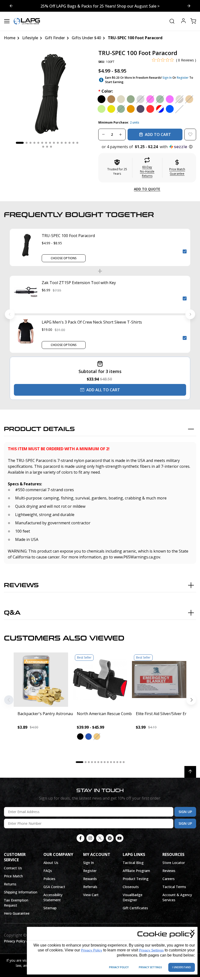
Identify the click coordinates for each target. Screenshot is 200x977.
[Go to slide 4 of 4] (188, 5)
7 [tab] (46, 143)
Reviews (21, 585)
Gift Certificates (135, 908)
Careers (168, 878)
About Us (50, 862)
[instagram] (90, 838)
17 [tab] (47, 147)
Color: (105, 91)
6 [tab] (42, 143)
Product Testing (136, 878)
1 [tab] (20, 143)
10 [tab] (58, 143)
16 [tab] (43, 147)
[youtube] (119, 838)
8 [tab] (50, 143)
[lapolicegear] (27, 21)
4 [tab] (34, 143)
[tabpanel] (47, 92)
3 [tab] (30, 143)
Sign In (167, 78)
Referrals (90, 886)
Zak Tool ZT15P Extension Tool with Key (79, 282)
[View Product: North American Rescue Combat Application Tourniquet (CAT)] (100, 679)
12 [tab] (66, 143)
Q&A (12, 612)
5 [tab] (38, 143)
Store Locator (173, 862)
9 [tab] (54, 143)
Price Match (13, 876)
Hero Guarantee (17, 913)
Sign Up (185, 811)
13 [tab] (69, 143)
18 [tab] (51, 147)
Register (183, 78)
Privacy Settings (151, 950)
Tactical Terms (174, 886)
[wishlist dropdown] (190, 134)
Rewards (90, 878)
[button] (147, 146)
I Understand (181, 967)
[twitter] (100, 838)
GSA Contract (54, 886)
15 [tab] (77, 143)
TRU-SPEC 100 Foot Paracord (68, 235)
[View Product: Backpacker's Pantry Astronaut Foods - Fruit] (41, 679)
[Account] (183, 21)
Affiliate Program (136, 870)
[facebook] (80, 838)
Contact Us (13, 868)
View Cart (91, 894)
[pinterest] (110, 838)
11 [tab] (62, 143)
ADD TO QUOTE (147, 189)
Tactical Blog (133, 862)
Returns (10, 884)
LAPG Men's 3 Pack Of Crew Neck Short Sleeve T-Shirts (92, 322)
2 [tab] (27, 143)
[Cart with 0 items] (193, 21)
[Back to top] (190, 772)
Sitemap (50, 908)
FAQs (47, 870)
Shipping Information (20, 892)
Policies (49, 878)
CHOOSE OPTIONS (64, 258)
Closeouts (131, 886)
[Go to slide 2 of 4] (11, 5)
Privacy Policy (91, 950)
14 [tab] (73, 143)
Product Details (39, 429)
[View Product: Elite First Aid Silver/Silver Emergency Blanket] (159, 679)
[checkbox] (185, 251)
